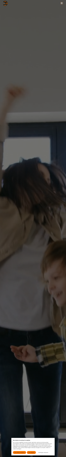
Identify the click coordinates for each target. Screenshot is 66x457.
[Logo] (9, 3)
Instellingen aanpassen (43, 452)
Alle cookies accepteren (19, 452)
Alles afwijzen (31, 452)
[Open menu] (62, 3)
